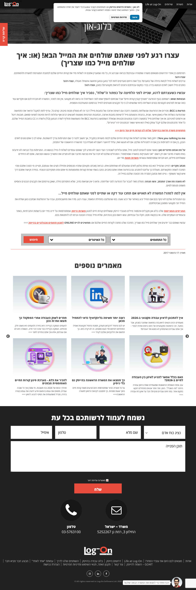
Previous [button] (187, 335)
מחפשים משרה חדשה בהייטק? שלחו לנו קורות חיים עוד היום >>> (150, 130)
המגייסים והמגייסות (174, 211)
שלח (98, 489)
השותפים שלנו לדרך (68, 561)
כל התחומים (158, 240)
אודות (189, 4)
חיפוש (34, 240)
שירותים (169, 4)
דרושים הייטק (113, 561)
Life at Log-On (153, 4)
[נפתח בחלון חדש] (106, 574)
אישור (134, 17)
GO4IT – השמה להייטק (139, 564)
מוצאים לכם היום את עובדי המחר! (163, 561)
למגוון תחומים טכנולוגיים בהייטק (46, 222)
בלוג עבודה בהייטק (92, 561)
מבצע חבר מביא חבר (16, 561)
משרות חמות (132, 158)
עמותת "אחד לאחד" (42, 561)
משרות (179, 4)
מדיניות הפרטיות (119, 17)
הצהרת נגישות (51, 564)
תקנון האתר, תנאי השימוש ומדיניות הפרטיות (87, 564)
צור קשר (118, 564)
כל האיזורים (96, 240)
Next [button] (8, 335)
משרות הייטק (79, 211)
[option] (156, 336)
